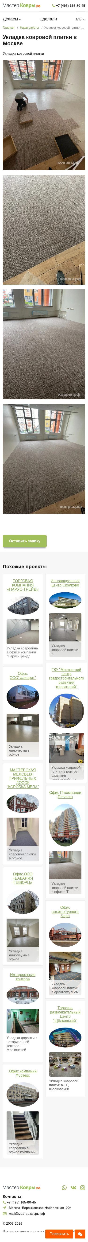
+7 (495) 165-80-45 (70, 6)
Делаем (10, 19)
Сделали (48, 19)
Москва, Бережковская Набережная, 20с (40, 1208)
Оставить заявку (24, 541)
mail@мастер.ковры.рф (27, 1213)
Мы (79, 19)
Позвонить (59, 1234)
